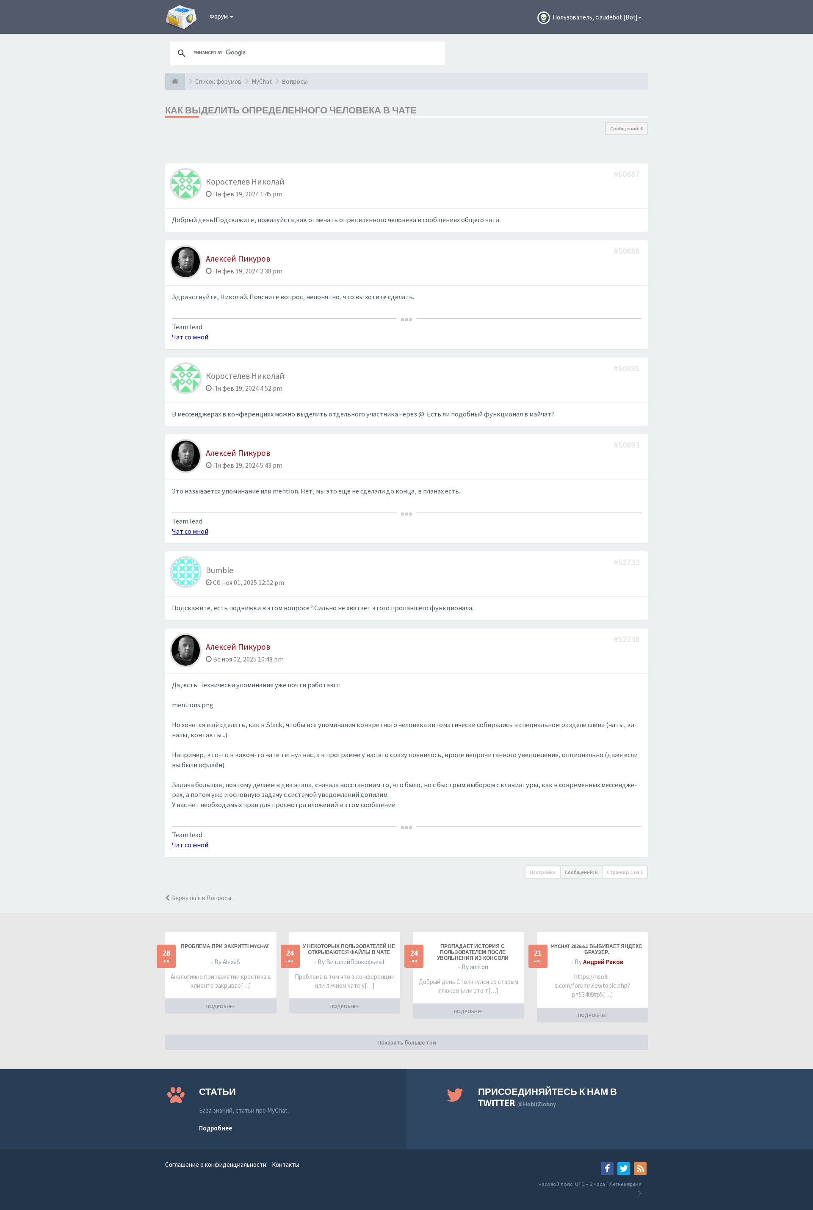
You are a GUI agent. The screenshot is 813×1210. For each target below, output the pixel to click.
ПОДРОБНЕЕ (220, 1006)
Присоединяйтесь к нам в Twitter (547, 1097)
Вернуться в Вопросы (200, 898)
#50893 (627, 444)
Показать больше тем (406, 1042)
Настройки (543, 872)
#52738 (627, 639)
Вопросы (295, 81)
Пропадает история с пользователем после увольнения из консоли (473, 952)
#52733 (627, 562)
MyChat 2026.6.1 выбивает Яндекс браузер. (596, 949)
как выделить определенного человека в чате (291, 110)
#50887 (627, 173)
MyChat (262, 81)
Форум (219, 16)
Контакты (285, 1164)
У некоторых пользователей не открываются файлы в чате (349, 949)
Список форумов (218, 81)
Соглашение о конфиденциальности (215, 1164)
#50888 (627, 250)
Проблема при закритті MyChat (225, 946)
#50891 (627, 368)
